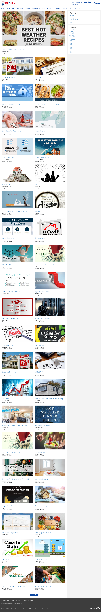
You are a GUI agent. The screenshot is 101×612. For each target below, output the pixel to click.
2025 (70, 40)
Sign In (98, 3)
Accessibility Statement (36, 608)
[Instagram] (87, 2)
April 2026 (71, 35)
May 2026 (71, 33)
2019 (70, 48)
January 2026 (72, 39)
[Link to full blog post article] (33, 28)
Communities (19, 8)
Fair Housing (26, 608)
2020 (70, 47)
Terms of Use (13, 608)
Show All (34, 594)
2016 (70, 52)
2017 (70, 51)
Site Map (43, 608)
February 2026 (72, 38)
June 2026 (71, 32)
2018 (70, 50)
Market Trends (72, 20)
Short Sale (58, 8)
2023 (70, 43)
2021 (70, 46)
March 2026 (72, 36)
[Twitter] (90, 2)
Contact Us (50, 8)
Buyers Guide (76, 8)
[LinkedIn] (85, 2)
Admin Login (48, 608)
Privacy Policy (20, 608)
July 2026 (71, 31)
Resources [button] (27, 8)
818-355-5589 (75, 4)
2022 (70, 44)
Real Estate (71, 15)
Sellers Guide (67, 8)
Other (70, 16)
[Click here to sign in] (94, 3)
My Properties (36, 8)
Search (8, 8)
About (43, 8)
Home (2, 8)
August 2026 (72, 29)
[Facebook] (88, 2)
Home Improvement (74, 19)
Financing (71, 18)
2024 (70, 42)
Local (70, 22)
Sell (13, 8)
